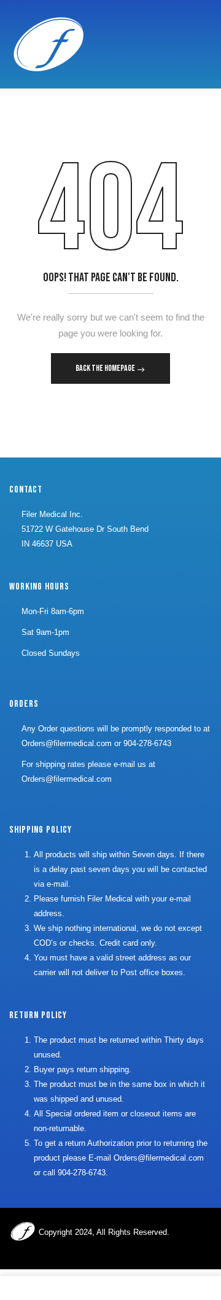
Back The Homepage (106, 368)
